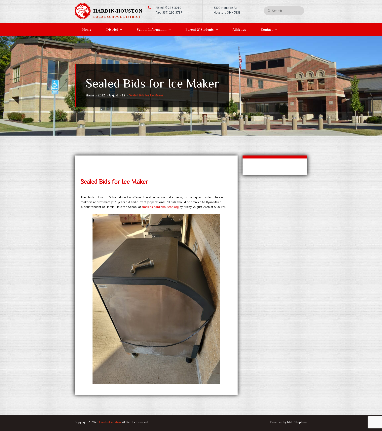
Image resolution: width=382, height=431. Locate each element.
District (112, 29)
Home (86, 29)
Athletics (239, 29)
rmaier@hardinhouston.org (160, 207)
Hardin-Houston (117, 11)
